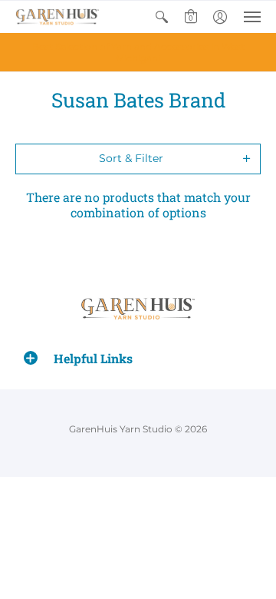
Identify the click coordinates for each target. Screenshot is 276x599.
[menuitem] (161, 17)
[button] (161, 17)
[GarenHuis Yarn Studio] (57, 17)
